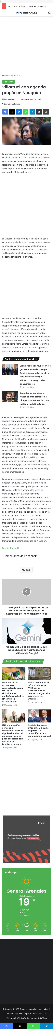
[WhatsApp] (25, 112)
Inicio (6, 75)
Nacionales (15, 75)
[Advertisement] (26, 43)
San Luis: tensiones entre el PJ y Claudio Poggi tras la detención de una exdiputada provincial (39, 730)
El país (26, 569)
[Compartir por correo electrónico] (39, 112)
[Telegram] (32, 112)
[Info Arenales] (26, 12)
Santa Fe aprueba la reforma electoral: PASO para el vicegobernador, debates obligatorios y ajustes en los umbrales (39, 690)
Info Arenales (9, 99)
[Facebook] (5, 112)
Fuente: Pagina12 (10, 548)
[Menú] (3, 14)
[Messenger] (19, 112)
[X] (12, 112)
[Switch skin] (49, 14)
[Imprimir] (46, 112)
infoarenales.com (14, 1013)
